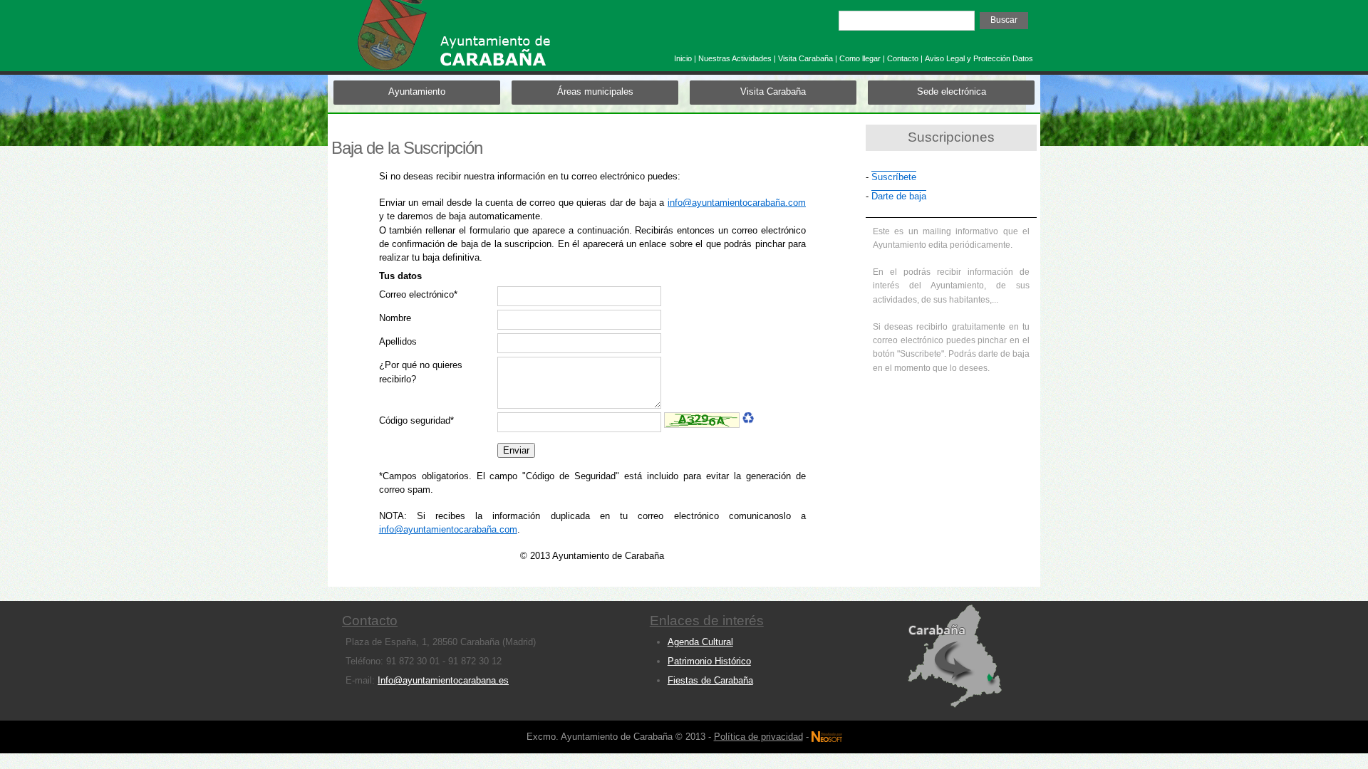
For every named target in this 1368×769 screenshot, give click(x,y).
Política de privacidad (758, 736)
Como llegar (860, 58)
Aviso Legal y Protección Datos (979, 58)
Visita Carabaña (805, 58)
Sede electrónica (951, 91)
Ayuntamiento (416, 91)
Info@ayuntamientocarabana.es (443, 680)
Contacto (902, 58)
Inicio (683, 58)
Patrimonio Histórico (709, 661)
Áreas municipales (595, 91)
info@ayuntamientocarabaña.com (737, 202)
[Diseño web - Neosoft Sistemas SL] (827, 728)
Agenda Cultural (700, 642)
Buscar (1003, 20)
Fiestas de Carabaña (710, 680)
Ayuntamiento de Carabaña (480, 41)
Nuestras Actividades (735, 58)
